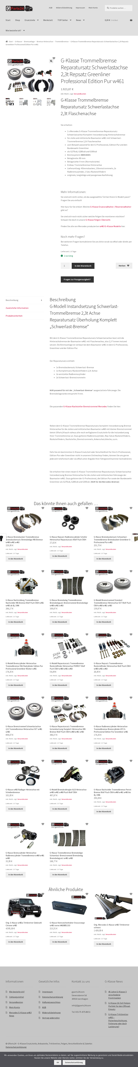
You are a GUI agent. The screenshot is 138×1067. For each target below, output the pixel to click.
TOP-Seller (63, 20)
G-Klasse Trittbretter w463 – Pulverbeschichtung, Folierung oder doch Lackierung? (118, 1020)
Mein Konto (93, 7)
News (78, 20)
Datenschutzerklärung (52, 997)
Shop (17, 20)
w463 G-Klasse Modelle (110, 226)
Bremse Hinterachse (45, 41)
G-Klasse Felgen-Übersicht (98, 219)
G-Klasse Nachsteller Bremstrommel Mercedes (85, 406)
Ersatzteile (30, 20)
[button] (51, 61)
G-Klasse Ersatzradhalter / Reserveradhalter (110, 206)
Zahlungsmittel (16, 997)
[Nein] (134, 1059)
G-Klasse (18, 41)
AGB (50, 7)
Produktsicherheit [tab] (14, 315)
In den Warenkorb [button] (15, 558)
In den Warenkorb (83, 265)
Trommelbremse (62, 41)
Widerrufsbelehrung (64, 7)
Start (8, 20)
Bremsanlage (29, 41)
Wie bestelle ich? (13, 30)
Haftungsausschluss (51, 1002)
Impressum (80, 7)
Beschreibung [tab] (12, 300)
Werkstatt (48, 20)
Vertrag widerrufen (51, 1017)
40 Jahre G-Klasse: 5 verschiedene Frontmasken (117, 994)
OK (58, 1062)
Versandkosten (80, 94)
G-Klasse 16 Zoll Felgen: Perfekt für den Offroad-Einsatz (119, 1006)
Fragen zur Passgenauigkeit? (77, 279)
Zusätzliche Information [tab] (17, 308)
